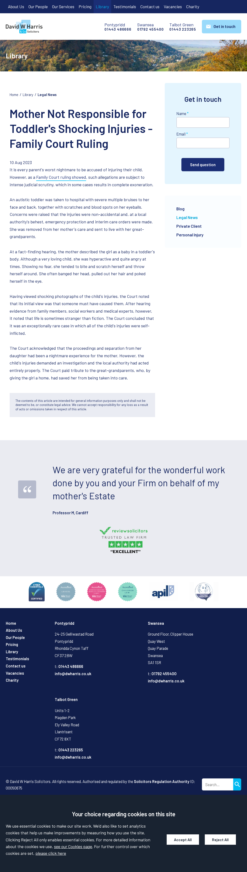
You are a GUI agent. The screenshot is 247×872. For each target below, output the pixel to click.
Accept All (183, 839)
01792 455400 (150, 29)
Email (180, 134)
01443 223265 (182, 29)
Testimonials (124, 6)
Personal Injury (189, 234)
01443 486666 (117, 29)
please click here (50, 853)
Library (102, 6)
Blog (180, 208)
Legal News (47, 94)
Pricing (85, 6)
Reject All (220, 839)
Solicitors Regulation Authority (161, 781)
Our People (38, 6)
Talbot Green (66, 699)
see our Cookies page (73, 846)
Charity (192, 6)
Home (14, 94)
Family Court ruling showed (61, 177)
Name (181, 113)
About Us (16, 6)
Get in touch (224, 26)
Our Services (63, 6)
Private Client (189, 226)
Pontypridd (64, 623)
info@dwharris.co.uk (73, 673)
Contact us (149, 6)
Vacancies (173, 6)
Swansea (156, 623)
